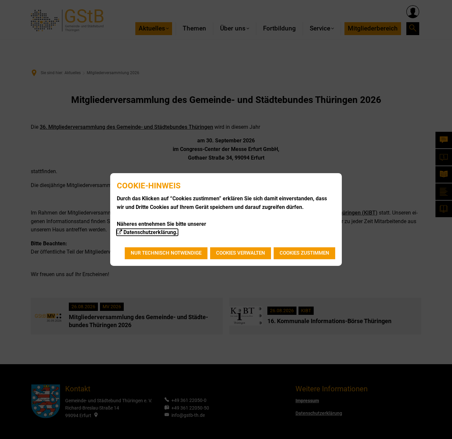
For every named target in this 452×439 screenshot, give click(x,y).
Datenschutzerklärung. (150, 232)
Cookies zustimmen (304, 253)
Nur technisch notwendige (166, 253)
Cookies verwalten (240, 253)
